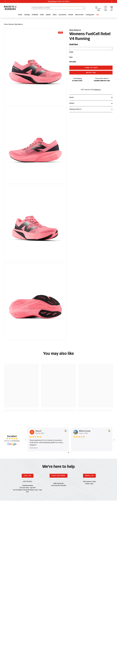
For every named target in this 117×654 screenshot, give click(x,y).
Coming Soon (90, 15)
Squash (48, 15)
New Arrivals (79, 15)
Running (27, 15)
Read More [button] (34, 448)
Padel (42, 15)
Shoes (55, 15)
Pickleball (35, 15)
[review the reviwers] (65, 431)
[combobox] (58, 7)
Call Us (27, 476)
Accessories (62, 15)
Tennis (20, 15)
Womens (11, 24)
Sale (97, 15)
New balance (19, 24)
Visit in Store (58, 476)
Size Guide (72, 62)
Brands (70, 15)
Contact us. (97, 89)
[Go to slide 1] (68, 452)
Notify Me (91, 73)
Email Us (89, 476)
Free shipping (52, 1)
